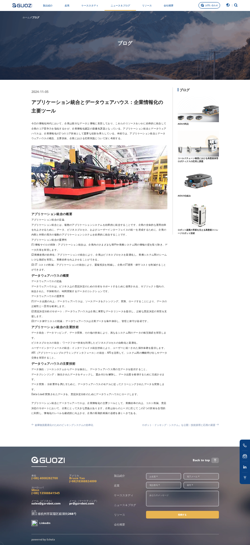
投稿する (182, 514)
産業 (67, 5)
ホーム (26, 17)
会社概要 (168, 5)
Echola (51, 539)
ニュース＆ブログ (120, 5)
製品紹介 (48, 5)
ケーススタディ (89, 5)
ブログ (35, 17)
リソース (147, 5)
